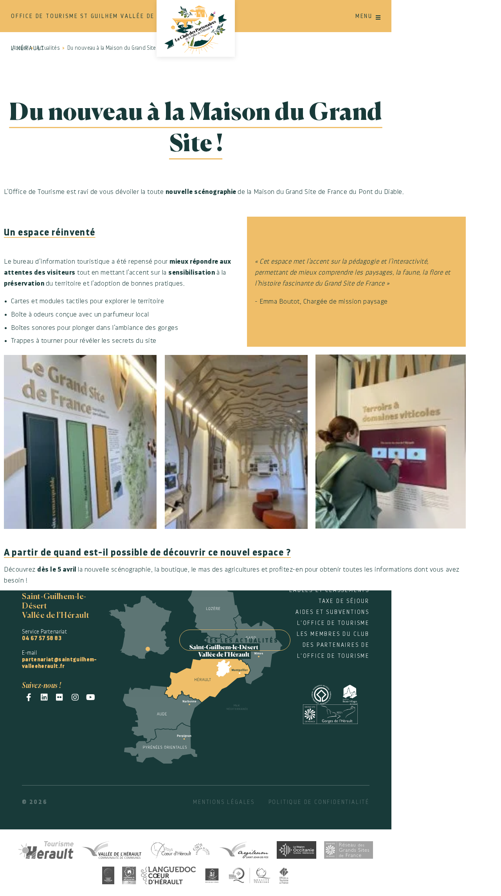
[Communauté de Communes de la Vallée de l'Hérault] (111, 848)
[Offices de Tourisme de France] (284, 874)
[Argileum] (244, 848)
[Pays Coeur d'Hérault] (180, 848)
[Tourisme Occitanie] (296, 848)
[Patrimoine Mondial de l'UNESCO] (327, 693)
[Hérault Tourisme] (46, 848)
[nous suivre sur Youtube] (90, 697)
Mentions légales (224, 802)
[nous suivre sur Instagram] (75, 697)
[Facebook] (29, 697)
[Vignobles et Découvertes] (159, 874)
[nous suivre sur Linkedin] (44, 697)
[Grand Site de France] (336, 713)
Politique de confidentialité (319, 802)
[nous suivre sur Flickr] (60, 697)
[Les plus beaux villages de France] (356, 693)
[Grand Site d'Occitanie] (108, 874)
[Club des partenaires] (196, 28)
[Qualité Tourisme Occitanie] (249, 874)
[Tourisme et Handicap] (212, 874)
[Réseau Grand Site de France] (348, 848)
